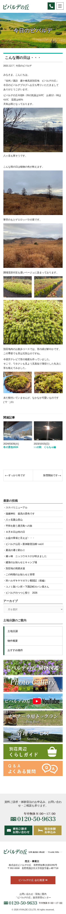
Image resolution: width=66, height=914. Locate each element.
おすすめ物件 (15, 650)
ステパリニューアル (16, 507)
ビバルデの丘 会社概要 (31, 880)
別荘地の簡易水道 (15, 568)
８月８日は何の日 (15, 531)
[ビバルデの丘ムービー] (33, 701)
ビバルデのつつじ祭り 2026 (21, 592)
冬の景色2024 (10, 447)
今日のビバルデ (24, 65)
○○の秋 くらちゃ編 (45, 447)
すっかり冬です (16, 475)
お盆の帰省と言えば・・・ (20, 538)
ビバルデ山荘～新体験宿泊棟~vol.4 (24, 544)
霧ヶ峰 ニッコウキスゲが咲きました (26, 556)
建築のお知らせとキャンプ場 (21, 562)
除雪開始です (50, 475)
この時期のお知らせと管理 (20, 574)
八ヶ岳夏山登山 (14, 519)
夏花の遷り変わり (15, 550)
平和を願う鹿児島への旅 (19, 525)
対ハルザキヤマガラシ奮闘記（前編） (26, 580)
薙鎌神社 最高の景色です (20, 513)
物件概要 (13, 640)
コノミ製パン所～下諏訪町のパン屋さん (27, 586)
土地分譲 (13, 631)
